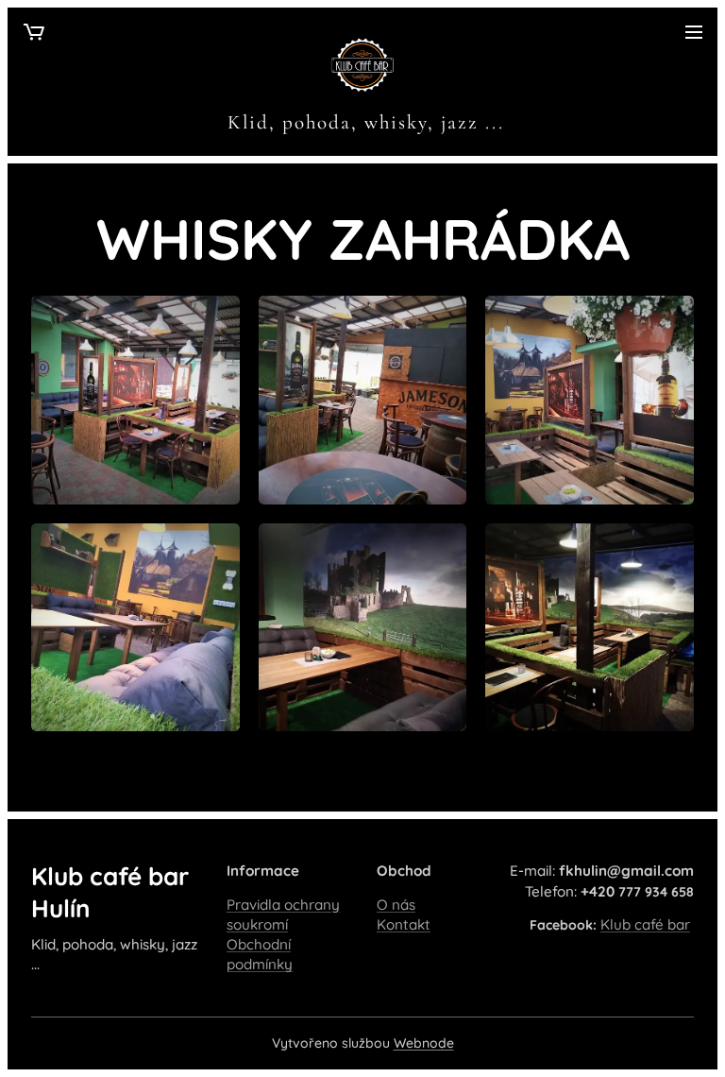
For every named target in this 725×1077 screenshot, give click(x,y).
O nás (396, 905)
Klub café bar (645, 924)
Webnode (424, 1042)
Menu (694, 31)
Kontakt (403, 924)
